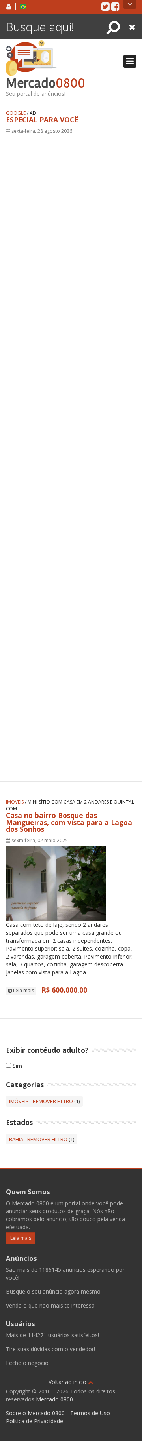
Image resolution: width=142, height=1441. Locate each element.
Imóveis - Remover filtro (41, 1101)
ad (33, 113)
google (16, 113)
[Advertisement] (71, 447)
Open (129, 4)
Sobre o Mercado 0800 (35, 1413)
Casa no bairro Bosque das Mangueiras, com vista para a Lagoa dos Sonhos (69, 822)
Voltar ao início (68, 1382)
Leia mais (23, 990)
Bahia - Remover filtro (38, 1139)
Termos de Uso (90, 1413)
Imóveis (15, 802)
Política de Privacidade (34, 1421)
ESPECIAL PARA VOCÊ (42, 119)
